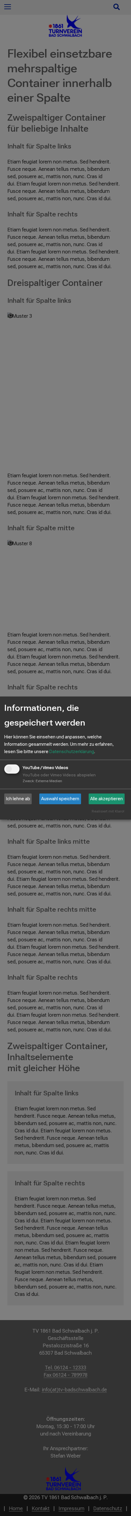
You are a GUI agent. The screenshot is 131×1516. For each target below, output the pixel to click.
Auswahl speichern (60, 798)
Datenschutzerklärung (71, 751)
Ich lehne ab (18, 798)
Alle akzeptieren (106, 798)
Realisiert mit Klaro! (108, 811)
